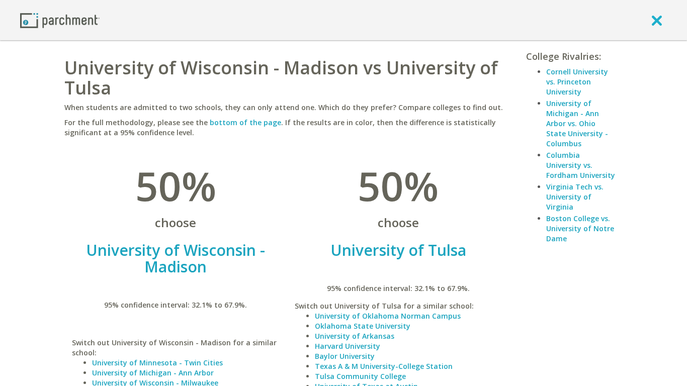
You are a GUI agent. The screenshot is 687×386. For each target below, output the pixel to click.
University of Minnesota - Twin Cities (157, 362)
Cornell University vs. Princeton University (577, 81)
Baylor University (345, 356)
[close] (657, 20)
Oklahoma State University (362, 326)
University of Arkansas (354, 336)
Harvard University (347, 346)
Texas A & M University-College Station (384, 366)
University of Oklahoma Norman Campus (388, 316)
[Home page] (60, 20)
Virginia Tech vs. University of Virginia (575, 197)
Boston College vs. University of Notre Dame (580, 228)
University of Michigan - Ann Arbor (153, 372)
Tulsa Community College (360, 376)
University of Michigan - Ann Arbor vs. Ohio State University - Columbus (577, 123)
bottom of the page (245, 122)
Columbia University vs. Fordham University (580, 165)
